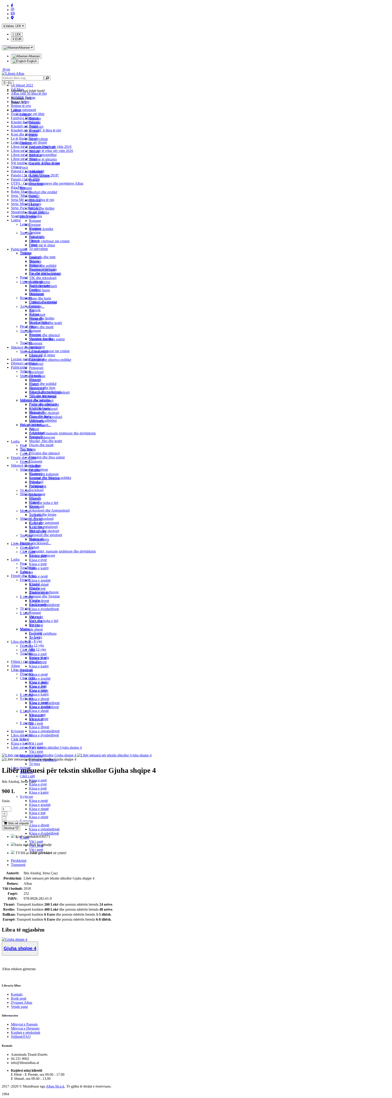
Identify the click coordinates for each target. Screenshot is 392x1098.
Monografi (36, 294)
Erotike (34, 180)
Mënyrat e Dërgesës (25, 1028)
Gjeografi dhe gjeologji (45, 535)
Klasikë (34, 466)
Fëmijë (25, 580)
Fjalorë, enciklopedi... (35, 543)
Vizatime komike (41, 229)
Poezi (24, 277)
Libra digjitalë (21, 642)
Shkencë (35, 261)
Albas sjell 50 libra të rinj (29, 93)
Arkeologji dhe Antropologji (49, 510)
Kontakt (16, 994)
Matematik (36, 421)
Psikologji (36, 127)
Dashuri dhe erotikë (43, 192)
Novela (34, 151)
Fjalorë (34, 547)
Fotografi (35, 319)
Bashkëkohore (39, 176)
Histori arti (36, 388)
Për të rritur (28, 326)
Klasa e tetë (37, 813)
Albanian (34, 56)
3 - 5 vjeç (35, 519)
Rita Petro (18, 187)
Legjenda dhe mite (42, 257)
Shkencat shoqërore (34, 351)
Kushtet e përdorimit (25, 1032)
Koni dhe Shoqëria (24, 134)
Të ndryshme (38, 249)
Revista (34, 507)
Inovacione (37, 237)
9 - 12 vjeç (36, 645)
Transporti (18, 865)
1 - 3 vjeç (35, 515)
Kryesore (17, 731)
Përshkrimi (18, 861)
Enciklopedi (37, 486)
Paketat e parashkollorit (27, 171)
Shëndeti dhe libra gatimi (47, 457)
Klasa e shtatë (39, 711)
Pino (23, 563)
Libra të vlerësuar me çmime (49, 351)
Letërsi (16, 220)
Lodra (15, 559)
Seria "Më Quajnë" (24, 196)
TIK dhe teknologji (42, 278)
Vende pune (19, 1007)
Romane (35, 330)
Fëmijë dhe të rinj (23, 576)
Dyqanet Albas (21, 1002)
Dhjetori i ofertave (24, 363)
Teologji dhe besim (42, 514)
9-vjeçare (26, 796)
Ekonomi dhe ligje (42, 270)
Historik (35, 310)
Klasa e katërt (39, 694)
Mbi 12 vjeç (37, 649)
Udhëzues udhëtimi (43, 302)
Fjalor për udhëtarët (43, 286)
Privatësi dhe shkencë (44, 453)
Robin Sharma (21, 191)
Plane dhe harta (40, 298)
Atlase (15, 666)
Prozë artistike (39, 212)
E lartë (24, 613)
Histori (34, 131)
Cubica (25, 454)
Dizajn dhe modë (41, 445)
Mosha (25, 511)
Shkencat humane (32, 376)
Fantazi (34, 196)
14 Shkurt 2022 (22, 85)
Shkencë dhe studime (26, 347)
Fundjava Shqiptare (25, 118)
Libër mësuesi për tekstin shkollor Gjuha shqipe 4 (46, 747)
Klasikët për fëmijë (24, 126)
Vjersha (34, 482)
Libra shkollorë (22, 543)
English (31, 61)
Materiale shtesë (31, 629)
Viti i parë (36, 743)
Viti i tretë (36, 751)
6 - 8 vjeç (35, 641)
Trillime (25, 253)
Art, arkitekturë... (32, 306)
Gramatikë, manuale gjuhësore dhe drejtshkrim (62, 551)
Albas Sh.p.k (55, 1086)
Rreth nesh (18, 998)
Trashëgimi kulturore (44, 474)
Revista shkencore (42, 437)
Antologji (36, 171)
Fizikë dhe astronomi (44, 523)
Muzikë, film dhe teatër (45, 441)
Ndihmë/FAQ (21, 1037)
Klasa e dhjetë (39, 727)
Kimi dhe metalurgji (43, 409)
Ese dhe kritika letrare (44, 163)
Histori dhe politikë (42, 384)
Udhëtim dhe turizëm (35, 282)
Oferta (15, 167)
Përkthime (36, 184)
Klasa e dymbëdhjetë (44, 735)
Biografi (35, 257)
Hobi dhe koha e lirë (43, 621)
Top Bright (28, 568)
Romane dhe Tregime (44, 596)
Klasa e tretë (38, 788)
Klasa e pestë (38, 801)
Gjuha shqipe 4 (20, 948)
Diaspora (26, 548)
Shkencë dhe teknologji (37, 400)
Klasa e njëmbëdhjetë (44, 731)
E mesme (26, 597)
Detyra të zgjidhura (42, 633)
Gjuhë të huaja (39, 290)
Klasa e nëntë (38, 817)
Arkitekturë (37, 315)
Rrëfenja (35, 155)
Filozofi (34, 380)
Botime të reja (21, 106)
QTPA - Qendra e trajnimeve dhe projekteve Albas (47, 183)
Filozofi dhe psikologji (45, 274)
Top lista (26, 233)
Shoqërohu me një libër (27, 212)
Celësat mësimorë (23, 110)
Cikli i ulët (27, 678)
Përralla (34, 470)
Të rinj (24, 608)
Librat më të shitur (24, 159)
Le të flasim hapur (24, 138)
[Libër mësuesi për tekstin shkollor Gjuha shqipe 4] (39, 755)
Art (31, 310)
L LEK (17, 34)
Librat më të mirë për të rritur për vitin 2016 (42, 151)
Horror (34, 204)
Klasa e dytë (38, 784)
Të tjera (34, 764)
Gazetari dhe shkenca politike (50, 360)
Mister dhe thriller (41, 208)
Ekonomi (35, 461)
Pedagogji (36, 368)
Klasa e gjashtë (40, 805)
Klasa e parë (38, 780)
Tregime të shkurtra (43, 159)
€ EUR (17, 39)
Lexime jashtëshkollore (27, 359)
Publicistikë (19, 367)
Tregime (35, 232)
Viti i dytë (36, 621)
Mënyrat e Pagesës (24, 1024)
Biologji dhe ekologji (44, 413)
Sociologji (36, 490)
